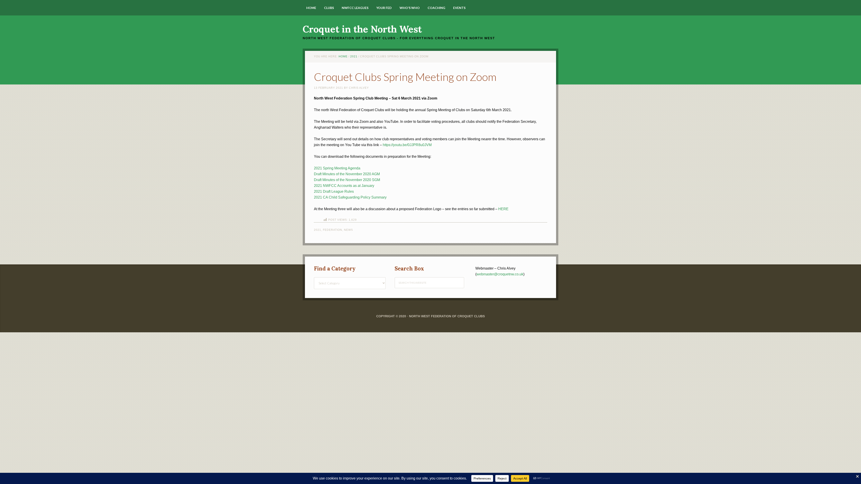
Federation (332, 229)
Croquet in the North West (362, 29)
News (348, 229)
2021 (317, 229)
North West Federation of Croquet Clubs (447, 316)
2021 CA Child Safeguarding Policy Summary (350, 197)
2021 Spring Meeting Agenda (337, 168)
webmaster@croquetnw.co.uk (499, 274)
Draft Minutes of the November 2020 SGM (347, 180)
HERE (503, 209)
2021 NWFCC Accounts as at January (344, 186)
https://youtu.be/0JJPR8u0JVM (407, 145)
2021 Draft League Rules (334, 191)
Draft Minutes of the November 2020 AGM (347, 174)
